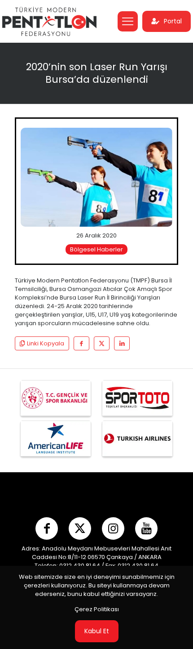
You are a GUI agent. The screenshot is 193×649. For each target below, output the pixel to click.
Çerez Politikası (97, 609)
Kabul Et (96, 631)
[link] (96, 177)
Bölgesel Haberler (96, 249)
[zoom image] (162, 138)
